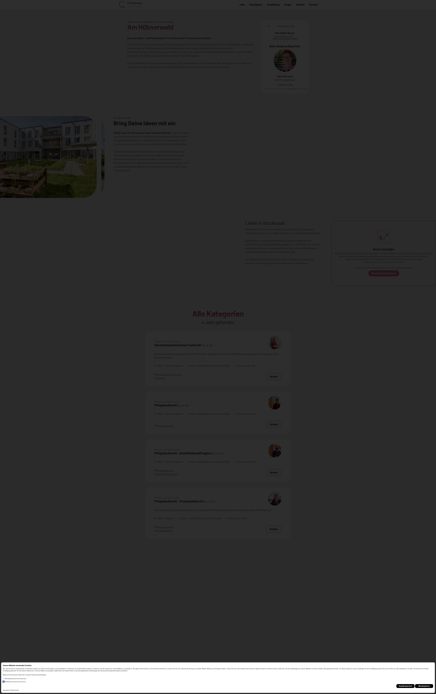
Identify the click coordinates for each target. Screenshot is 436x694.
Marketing (15, 682)
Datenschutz (15, 690)
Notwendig (15, 678)
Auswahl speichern (405, 686)
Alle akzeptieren (424, 686)
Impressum (6, 690)
